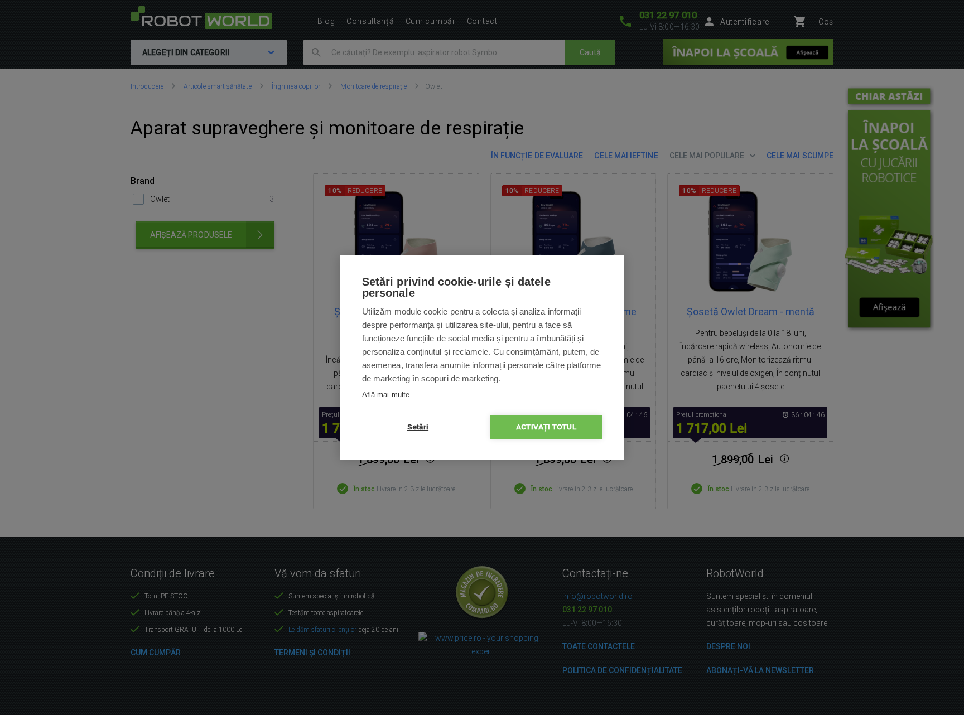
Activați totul (546, 426)
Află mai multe (385, 394)
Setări (417, 426)
